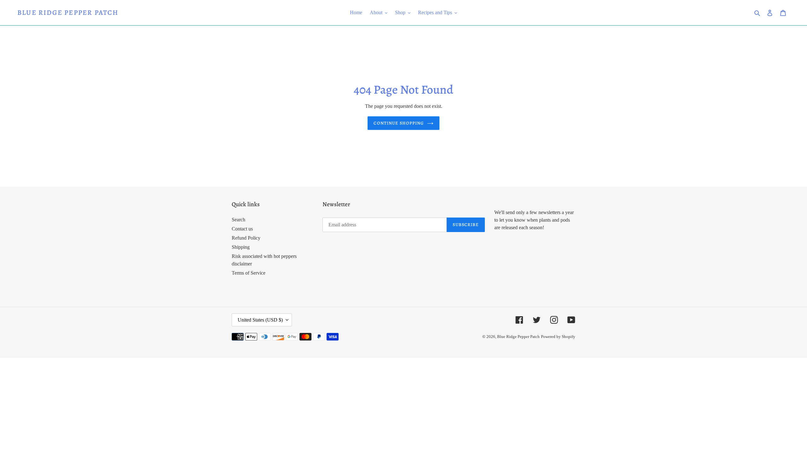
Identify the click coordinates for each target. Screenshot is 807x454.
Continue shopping (399, 123)
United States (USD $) (260, 320)
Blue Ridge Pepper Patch (68, 13)
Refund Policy (246, 238)
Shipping (241, 247)
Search (238, 219)
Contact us (242, 228)
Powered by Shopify (558, 336)
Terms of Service (248, 273)
